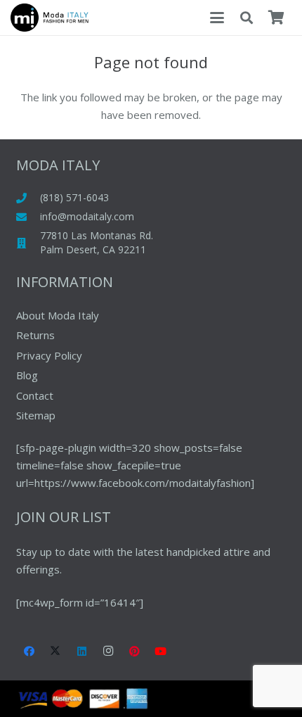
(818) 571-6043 (74, 197)
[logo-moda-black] (49, 18)
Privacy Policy (49, 355)
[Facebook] (29, 651)
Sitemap (35, 415)
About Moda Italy (57, 315)
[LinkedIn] (82, 651)
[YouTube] (160, 651)
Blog (27, 375)
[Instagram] (108, 651)
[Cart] (276, 17)
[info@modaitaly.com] (28, 217)
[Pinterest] (135, 651)
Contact (34, 395)
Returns (35, 335)
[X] (55, 651)
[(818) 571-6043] (28, 198)
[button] (217, 18)
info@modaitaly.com (87, 216)
